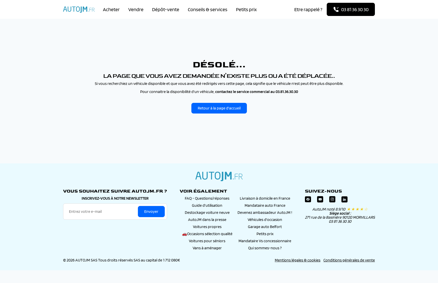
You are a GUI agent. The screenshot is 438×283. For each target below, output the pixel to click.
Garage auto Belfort (265, 226)
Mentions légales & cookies (297, 260)
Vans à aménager (207, 248)
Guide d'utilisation (207, 205)
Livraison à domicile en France (265, 198)
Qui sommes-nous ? (265, 248)
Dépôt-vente (165, 9)
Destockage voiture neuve (207, 212)
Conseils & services (207, 9)
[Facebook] (308, 200)
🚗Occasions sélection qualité (207, 233)
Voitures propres (207, 226)
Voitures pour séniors (207, 240)
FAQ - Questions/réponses (207, 198)
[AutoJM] (79, 9)
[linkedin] (344, 200)
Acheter (111, 9)
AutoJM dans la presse (207, 219)
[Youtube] (320, 200)
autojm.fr (219, 176)
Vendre (135, 9)
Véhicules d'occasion (265, 219)
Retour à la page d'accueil (219, 108)
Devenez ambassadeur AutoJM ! (265, 212)
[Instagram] (332, 200)
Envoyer (151, 211)
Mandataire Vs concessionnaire (265, 240)
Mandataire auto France (265, 205)
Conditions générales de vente (349, 260)
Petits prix (246, 9)
